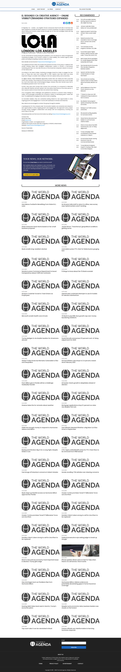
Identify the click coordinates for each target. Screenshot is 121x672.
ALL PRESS (50, 9)
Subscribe (74, 647)
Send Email (28, 120)
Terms (40, 663)
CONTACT (58, 9)
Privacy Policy (53, 663)
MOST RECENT (41, 9)
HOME (33, 9)
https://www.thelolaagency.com (47, 62)
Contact (80, 663)
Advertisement (67, 663)
